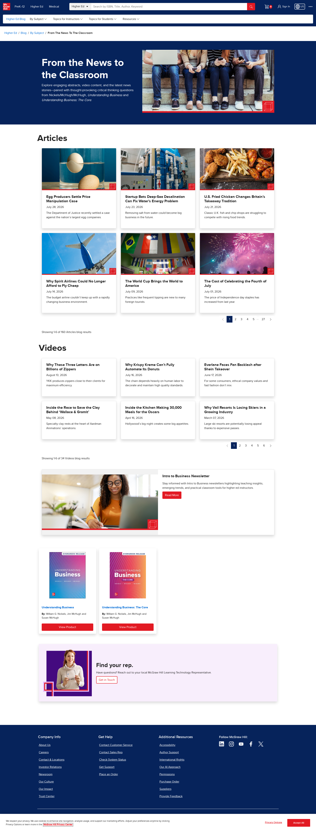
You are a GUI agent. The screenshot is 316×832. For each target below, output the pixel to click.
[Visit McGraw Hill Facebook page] (251, 743)
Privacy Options (273, 822)
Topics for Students (101, 19)
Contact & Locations (51, 759)
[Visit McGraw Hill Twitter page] (260, 743)
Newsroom (45, 774)
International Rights (171, 759)
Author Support (169, 752)
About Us (44, 745)
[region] (158, 823)
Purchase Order (169, 781)
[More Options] (310, 6)
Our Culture (46, 781)
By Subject (37, 19)
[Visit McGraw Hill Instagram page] (231, 743)
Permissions (167, 774)
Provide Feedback (171, 796)
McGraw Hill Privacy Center (58, 825)
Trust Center (46, 796)
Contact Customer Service (116, 745)
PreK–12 (20, 6)
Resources (129, 19)
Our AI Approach (169, 767)
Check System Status (112, 759)
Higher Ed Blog (15, 19)
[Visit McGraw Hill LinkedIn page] (221, 743)
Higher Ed (37, 6)
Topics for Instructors (66, 19)
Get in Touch (107, 679)
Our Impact (46, 789)
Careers (44, 752)
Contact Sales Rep (111, 752)
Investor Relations (50, 767)
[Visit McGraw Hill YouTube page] (241, 743)
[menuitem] (38, 19)
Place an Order (108, 774)
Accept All (298, 823)
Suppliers (165, 789)
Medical (54, 6)
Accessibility (167, 745)
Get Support (106, 767)
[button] (283, 6)
